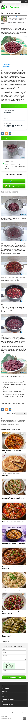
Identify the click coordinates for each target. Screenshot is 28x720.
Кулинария (3, 24)
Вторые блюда (10, 24)
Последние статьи (6, 686)
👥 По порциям (14, 181)
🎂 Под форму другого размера (14, 186)
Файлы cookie (4, 716)
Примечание (6, 64)
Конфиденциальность (5, 714)
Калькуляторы (5, 688)
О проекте (4, 691)
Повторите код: (6, 662)
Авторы (4, 693)
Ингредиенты (6, 59)
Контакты (4, 696)
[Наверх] (24, 718)
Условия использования (6, 718)
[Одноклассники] (6, 133)
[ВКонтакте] (2, 133)
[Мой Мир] (10, 133)
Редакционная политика (8, 699)
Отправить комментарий (14, 677)
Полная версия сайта (7, 704)
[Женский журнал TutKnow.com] (10, 7)
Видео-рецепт (6, 66)
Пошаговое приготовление (10, 62)
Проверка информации (8, 701)
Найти (20, 2)
